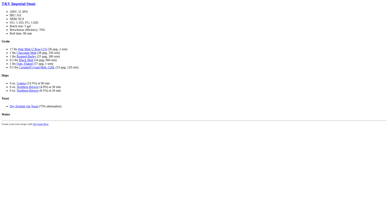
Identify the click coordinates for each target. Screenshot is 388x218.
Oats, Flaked (25, 63)
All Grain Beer (40, 124)
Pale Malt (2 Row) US (32, 49)
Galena (21, 83)
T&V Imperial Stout (18, 4)
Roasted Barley (26, 56)
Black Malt (26, 60)
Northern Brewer (28, 87)
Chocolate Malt (26, 53)
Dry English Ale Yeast (24, 106)
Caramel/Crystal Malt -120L (37, 67)
